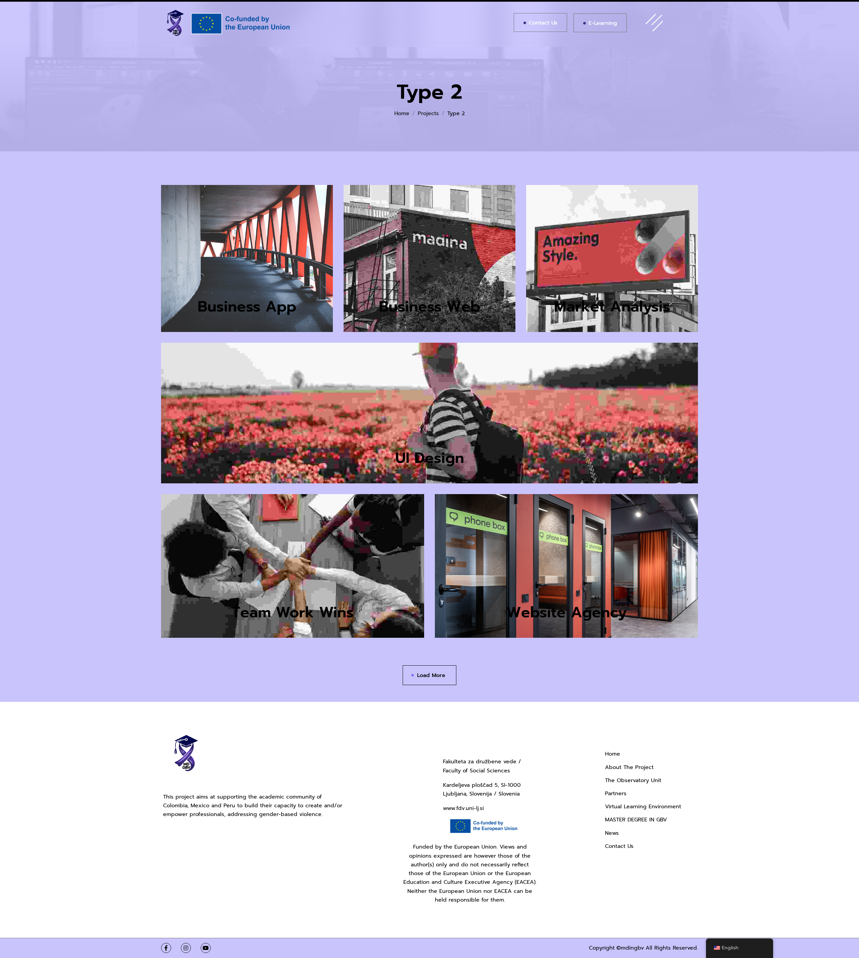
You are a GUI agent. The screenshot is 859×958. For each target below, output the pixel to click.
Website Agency (566, 612)
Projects (428, 113)
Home (401, 113)
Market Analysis (612, 306)
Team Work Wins (293, 612)
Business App (247, 306)
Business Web (429, 306)
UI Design (429, 458)
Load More (431, 675)
